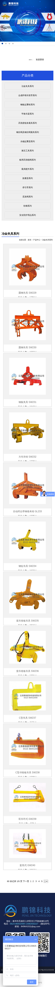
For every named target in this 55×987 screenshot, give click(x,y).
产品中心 (36, 240)
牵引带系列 (27, 187)
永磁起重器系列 (27, 141)
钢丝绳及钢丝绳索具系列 (27, 132)
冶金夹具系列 (27, 86)
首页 (29, 240)
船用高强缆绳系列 (27, 160)
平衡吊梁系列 (27, 114)
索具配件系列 (27, 169)
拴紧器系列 (27, 178)
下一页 (26, 881)
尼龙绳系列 (27, 196)
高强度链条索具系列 (27, 123)
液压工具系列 (27, 150)
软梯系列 (27, 206)
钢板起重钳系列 (27, 104)
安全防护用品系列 (27, 215)
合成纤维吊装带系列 (27, 95)
